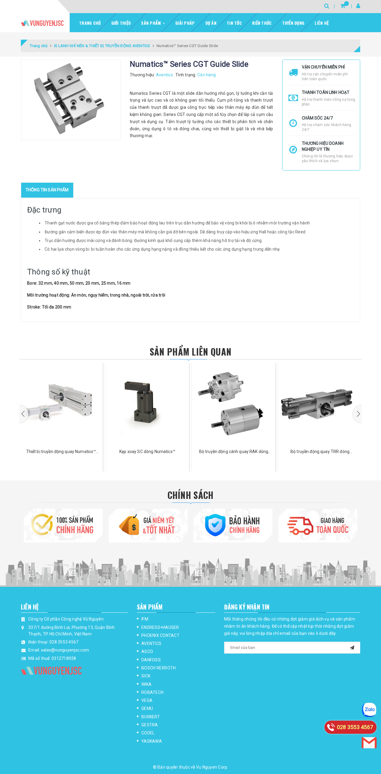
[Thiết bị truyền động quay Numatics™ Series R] (61, 404)
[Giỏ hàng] (342, 6)
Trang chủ (90, 23)
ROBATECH (152, 692)
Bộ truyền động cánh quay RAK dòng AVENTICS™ (233, 452)
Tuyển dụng (293, 23)
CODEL (147, 732)
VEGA (146, 700)
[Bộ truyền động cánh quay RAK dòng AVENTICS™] (233, 404)
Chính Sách (191, 495)
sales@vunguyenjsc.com (65, 650)
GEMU (147, 708)
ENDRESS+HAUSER (160, 627)
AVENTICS (151, 643)
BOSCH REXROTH (158, 668)
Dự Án (210, 23)
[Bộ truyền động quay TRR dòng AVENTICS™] (320, 404)
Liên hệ (322, 23)
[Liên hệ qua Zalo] (369, 709)
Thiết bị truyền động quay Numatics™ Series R (61, 452)
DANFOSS (151, 659)
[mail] (352, 647)
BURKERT (150, 716)
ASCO (147, 651)
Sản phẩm (151, 23)
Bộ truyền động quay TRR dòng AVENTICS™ (320, 452)
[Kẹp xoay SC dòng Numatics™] (147, 404)
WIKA (146, 684)
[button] (23, 414)
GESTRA (149, 724)
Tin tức (234, 23)
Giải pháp (185, 23)
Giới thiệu (121, 23)
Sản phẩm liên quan (190, 351)
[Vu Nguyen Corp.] (42, 23)
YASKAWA (151, 741)
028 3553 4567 (63, 642)
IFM (144, 619)
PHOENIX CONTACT (160, 635)
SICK (145, 676)
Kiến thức (261, 23)
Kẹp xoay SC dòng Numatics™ (147, 451)
